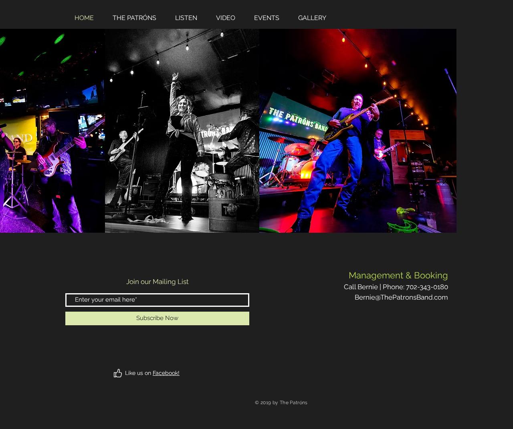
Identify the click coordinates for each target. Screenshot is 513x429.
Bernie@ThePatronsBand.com (401, 297)
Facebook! (166, 373)
